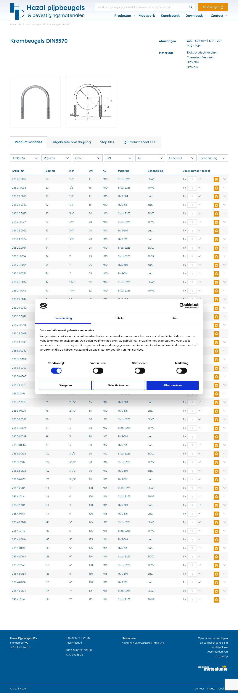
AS (139, 158)
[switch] (98, 371)
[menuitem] (123, 15)
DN (109, 158)
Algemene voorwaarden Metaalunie (143, 643)
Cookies (223, 688)
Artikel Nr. (19, 158)
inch (78, 158)
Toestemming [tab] (63, 318)
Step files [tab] (107, 142)
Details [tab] (119, 318)
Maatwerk (147, 15)
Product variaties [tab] (28, 142)
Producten (122, 15)
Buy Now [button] (216, 179)
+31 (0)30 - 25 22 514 (78, 638)
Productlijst (211, 7)
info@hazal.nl (74, 642)
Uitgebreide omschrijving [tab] (71, 142)
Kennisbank (170, 15)
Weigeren (66, 385)
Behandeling (209, 158)
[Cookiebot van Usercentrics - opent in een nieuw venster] (182, 306)
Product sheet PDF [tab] (142, 142)
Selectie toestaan (119, 385)
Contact (217, 15)
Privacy (211, 688)
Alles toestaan (172, 385)
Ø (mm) (49, 158)
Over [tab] (175, 318)
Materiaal (175, 158)
